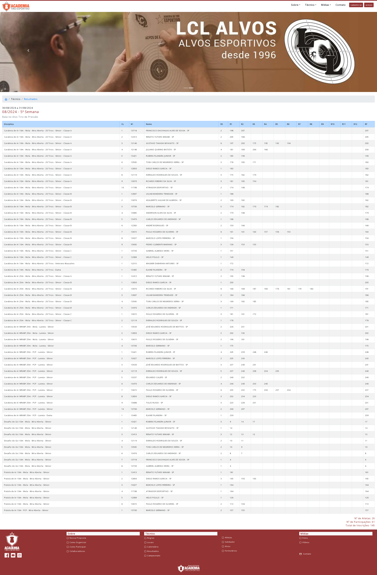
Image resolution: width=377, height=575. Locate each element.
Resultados (31, 99)
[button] (295, 5)
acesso (369, 5)
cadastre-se (356, 5)
